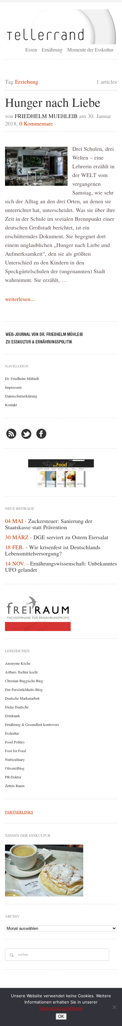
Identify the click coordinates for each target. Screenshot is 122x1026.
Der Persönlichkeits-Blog (24, 689)
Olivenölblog (14, 768)
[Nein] (114, 1007)
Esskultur (12, 733)
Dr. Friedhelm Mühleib (22, 378)
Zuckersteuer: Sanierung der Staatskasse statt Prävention (48, 524)
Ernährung (52, 49)
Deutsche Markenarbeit (22, 698)
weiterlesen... (20, 299)
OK (61, 1016)
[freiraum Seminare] (61, 612)
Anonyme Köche (17, 663)
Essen (31, 49)
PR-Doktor (13, 776)
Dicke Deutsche (16, 706)
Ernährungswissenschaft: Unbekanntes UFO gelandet (61, 566)
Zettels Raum (14, 785)
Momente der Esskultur (90, 49)
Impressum (13, 387)
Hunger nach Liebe (52, 102)
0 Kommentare (36, 123)
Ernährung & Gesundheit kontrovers (32, 724)
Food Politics (15, 741)
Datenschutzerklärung (21, 395)
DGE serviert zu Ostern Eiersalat (70, 537)
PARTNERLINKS (19, 811)
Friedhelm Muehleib (46, 116)
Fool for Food (15, 750)
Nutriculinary (15, 759)
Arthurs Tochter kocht (21, 671)
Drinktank (12, 715)
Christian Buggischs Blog (24, 680)
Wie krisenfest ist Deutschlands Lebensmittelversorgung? (52, 550)
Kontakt (11, 404)
